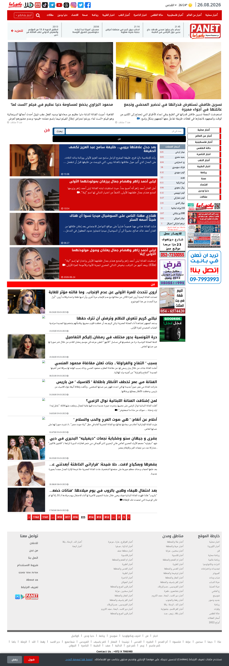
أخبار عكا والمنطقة (175, 542)
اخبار (155, 636)
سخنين (199, 641)
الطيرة (149, 641)
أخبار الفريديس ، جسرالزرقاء (170, 587)
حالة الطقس (156, 15)
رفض (15, 659)
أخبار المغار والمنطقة (174, 578)
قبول (31, 659)
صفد (107, 645)
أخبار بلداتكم (24, 15)
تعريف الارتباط (29, 587)
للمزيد (18, 31)
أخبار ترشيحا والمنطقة (173, 573)
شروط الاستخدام (27, 565)
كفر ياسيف (100, 641)
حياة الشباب (214, 582)
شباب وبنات (214, 578)
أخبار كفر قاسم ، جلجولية (172, 609)
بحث (59, 131)
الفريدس (84, 641)
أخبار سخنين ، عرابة (174, 551)
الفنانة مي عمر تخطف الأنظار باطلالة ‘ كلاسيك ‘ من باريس (106, 382)
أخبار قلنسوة (177, 555)
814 (91, 517)
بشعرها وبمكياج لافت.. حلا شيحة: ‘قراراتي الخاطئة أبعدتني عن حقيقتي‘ (103, 464)
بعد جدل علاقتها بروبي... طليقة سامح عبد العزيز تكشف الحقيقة (112, 149)
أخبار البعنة (77, 546)
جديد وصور (214, 600)
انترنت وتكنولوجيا (211, 564)
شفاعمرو (70, 641)
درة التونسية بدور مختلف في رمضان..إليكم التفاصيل (111, 337)
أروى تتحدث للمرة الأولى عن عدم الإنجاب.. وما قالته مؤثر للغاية (103, 292)
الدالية (118, 645)
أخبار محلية (211, 15)
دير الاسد (55, 641)
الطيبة (96, 645)
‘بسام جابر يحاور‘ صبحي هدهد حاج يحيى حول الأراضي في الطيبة (169, 31)
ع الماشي (216, 591)
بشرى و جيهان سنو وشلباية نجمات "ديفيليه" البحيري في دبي (103, 438)
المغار (114, 641)
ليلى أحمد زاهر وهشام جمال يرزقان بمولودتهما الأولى (112, 181)
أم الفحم (163, 641)
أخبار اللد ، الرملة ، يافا (173, 605)
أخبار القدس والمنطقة (173, 569)
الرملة (24, 641)
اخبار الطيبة (107, 15)
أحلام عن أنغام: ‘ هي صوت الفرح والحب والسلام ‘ (115, 419)
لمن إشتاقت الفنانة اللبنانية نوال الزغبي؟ (121, 400)
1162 (36, 517)
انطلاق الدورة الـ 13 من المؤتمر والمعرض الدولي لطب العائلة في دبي (48, 32)
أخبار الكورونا (214, 546)
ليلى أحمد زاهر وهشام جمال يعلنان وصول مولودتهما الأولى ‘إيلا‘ (114, 252)
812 (107, 517)
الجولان (72, 645)
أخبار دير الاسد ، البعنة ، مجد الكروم (167, 596)
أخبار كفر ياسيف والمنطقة (171, 582)
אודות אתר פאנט (28, 572)
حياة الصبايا (214, 587)
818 (59, 517)
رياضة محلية (214, 555)
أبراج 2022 (214, 622)
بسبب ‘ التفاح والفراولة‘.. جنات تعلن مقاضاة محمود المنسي (106, 363)
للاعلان (34, 543)
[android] (23, 596)
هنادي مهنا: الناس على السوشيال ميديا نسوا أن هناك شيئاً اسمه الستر (113, 218)
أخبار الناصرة (127, 578)
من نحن (33, 550)
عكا (219, 641)
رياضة (94, 15)
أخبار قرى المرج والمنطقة (121, 587)
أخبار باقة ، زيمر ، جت (173, 614)
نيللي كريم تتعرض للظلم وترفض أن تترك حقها (117, 318)
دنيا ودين (61, 15)
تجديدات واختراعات (210, 569)
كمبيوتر (216, 573)
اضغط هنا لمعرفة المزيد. (78, 659)
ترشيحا (125, 641)
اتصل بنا (33, 557)
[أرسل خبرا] (38, 5)
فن (119, 139)
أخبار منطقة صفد (125, 551)
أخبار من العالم (193, 15)
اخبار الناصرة (139, 15)
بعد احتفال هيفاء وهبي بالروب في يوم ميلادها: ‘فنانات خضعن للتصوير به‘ (103, 490)
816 (75, 517)
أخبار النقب (123, 15)
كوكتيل (75, 636)
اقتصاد (74, 15)
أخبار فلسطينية (174, 15)
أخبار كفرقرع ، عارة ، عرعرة (120, 542)
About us (32, 579)
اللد (33, 641)
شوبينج (216, 596)
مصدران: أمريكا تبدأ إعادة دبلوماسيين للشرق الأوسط (91, 31)
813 (99, 517)
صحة (84, 15)
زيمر (142, 645)
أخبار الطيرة (178, 564)
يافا (14, 641)
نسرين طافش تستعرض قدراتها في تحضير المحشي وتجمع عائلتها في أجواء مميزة (173, 107)
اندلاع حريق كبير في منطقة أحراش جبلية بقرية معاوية (129, 31)
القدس (138, 641)
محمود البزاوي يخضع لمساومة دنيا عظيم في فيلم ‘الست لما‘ (62, 105)
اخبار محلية (214, 542)
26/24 (182, 5)
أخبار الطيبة (127, 573)
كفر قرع (131, 645)
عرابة (188, 641)
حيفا (210, 641)
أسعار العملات (214, 618)
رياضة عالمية (214, 560)
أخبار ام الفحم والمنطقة (173, 560)
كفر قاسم (154, 645)
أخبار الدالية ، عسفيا (124, 546)
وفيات (217, 609)
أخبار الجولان (127, 582)
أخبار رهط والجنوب (174, 600)
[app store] (17, 596)
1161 (45, 517)
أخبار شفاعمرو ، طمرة (173, 591)
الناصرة (85, 645)
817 (67, 517)
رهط (42, 641)
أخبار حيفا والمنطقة (174, 546)
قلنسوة (176, 641)
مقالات (49, 15)
